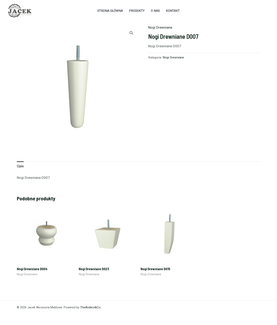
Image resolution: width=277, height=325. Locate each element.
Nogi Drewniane (160, 27)
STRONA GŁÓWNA (110, 11)
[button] (131, 33)
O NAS (155, 11)
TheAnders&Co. (90, 307)
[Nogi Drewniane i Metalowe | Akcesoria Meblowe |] (19, 10)
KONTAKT (173, 11)
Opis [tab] (20, 166)
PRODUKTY (137, 11)
